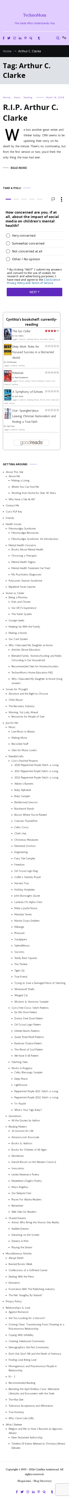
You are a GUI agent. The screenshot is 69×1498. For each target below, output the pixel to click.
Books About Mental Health (27, 549)
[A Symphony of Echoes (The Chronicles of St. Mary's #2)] (8, 399)
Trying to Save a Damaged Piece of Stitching (40, 983)
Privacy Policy (14, 1301)
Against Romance (18, 1312)
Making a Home (18, 633)
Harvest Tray (21, 883)
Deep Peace (21, 1078)
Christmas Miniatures (26, 839)
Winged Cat (21, 995)
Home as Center (15, 593)
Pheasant (19, 933)
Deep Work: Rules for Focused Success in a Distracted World (33, 352)
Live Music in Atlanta (23, 731)
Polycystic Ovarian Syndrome (25, 580)
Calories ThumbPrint (25, 821)
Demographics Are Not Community (29, 1347)
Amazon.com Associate (25, 1137)
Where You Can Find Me (25, 487)
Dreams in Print (20, 1241)
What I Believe (14, 1424)
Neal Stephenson (21, 377)
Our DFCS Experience (24, 608)
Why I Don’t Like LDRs (21, 1418)
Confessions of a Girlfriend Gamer (28, 1270)
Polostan (17, 373)
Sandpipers (20, 939)
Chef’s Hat (20, 833)
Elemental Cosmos (25, 846)
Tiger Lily (19, 970)
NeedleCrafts (16, 756)
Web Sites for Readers (24, 1212)
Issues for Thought (17, 689)
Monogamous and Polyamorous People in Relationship (33, 1368)
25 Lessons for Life (22, 1131)
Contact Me (12, 505)
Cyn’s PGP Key (14, 511)
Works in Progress (22, 1068)
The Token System (22, 614)
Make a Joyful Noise (25, 908)
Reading (28, 97)
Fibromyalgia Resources (25, 532)
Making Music (19, 737)
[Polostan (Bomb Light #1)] (8, 380)
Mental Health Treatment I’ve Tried (31, 568)
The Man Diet (16, 1399)
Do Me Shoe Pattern (25, 1012)
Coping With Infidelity (21, 1335)
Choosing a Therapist (24, 556)
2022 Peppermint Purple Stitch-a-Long (36, 777)
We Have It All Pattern (26, 1055)
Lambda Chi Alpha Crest (28, 902)
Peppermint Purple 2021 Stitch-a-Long (36, 1091)
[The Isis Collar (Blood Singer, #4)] (8, 339)
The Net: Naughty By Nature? (25, 1295)
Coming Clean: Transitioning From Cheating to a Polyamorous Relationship (36, 1326)
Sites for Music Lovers (24, 750)
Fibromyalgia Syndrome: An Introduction (35, 539)
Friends (10, 518)
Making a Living (21, 480)
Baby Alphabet (22, 790)
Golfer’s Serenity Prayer (27, 877)
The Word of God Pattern (28, 1049)
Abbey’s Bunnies (23, 783)
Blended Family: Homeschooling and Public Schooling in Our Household (37, 658)
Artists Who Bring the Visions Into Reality (35, 1222)
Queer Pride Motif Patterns (29, 1037)
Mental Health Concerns (22, 545)
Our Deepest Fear (21, 1193)
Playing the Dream (22, 1247)
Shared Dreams (17, 1218)
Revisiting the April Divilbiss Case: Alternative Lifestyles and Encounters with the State (34, 1391)
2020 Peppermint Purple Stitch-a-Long (36, 765)
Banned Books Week (20, 1264)
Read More (19, 168)
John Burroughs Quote (27, 895)
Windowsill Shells (24, 989)
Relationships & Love (18, 1307)
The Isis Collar (21, 331)
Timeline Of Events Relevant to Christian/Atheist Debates (38, 1446)
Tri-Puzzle (20, 1103)
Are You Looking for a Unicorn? (27, 1318)
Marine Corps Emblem (26, 920)
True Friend (20, 976)
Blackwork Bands (24, 808)
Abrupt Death (16, 1258)
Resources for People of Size (28, 716)
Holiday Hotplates (24, 889)
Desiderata (18, 1156)
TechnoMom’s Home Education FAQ (32, 672)
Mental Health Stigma (23, 562)
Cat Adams (19, 336)
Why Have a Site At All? (22, 499)
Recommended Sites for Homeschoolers (35, 666)
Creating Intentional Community (27, 1341)
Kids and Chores (21, 601)
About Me (14, 476)
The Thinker (21, 964)
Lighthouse (20, 1085)
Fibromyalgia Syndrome (22, 528)
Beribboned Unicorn (26, 802)
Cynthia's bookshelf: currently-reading (31, 322)
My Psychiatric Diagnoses (26, 574)
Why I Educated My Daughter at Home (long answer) (37, 681)
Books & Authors (22, 1143)
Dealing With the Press (21, 1276)
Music (12, 727)
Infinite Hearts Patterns (27, 1031)
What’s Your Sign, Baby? (28, 1110)
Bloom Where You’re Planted (30, 814)
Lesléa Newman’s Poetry (25, 1174)
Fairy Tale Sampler (24, 858)
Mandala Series (23, 914)
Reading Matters (18, 1126)
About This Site (14, 472)
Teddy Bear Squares (25, 958)
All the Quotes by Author (26, 1120)
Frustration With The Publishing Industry (32, 1289)
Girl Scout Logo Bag (26, 871)
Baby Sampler (22, 796)
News (17, 97)
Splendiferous (22, 945)
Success (19, 952)
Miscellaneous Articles (19, 1253)
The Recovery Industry (22, 706)
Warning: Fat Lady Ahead (23, 712)
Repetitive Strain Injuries (22, 587)
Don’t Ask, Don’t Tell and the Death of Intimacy (35, 1353)
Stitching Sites (20, 1062)
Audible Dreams (20, 1228)
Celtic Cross (21, 827)
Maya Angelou (20, 1187)
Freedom (19, 864)
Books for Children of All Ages (29, 1149)
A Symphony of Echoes (27, 392)
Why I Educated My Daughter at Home (31, 645)
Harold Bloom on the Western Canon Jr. (34, 1162)
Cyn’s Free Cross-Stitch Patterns (30, 1007)
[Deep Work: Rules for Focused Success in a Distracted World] (8, 354)
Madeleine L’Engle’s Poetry (27, 1181)
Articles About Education (26, 649)
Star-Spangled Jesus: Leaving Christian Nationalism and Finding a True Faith (34, 416)
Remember (17, 1205)
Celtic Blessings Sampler (28, 1072)
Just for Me (12, 723)
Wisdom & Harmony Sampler (31, 1001)
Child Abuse (16, 700)
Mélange (19, 927)
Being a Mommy (18, 597)
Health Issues (13, 524)
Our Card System (18, 639)
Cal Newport (12, 362)
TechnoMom (34, 15)
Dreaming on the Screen (25, 1235)
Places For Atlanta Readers (27, 1199)
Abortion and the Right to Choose (28, 693)
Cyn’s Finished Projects (25, 760)
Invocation (18, 1168)
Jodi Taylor (19, 396)
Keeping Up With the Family (24, 626)
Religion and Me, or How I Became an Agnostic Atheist (35, 1431)
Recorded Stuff (20, 744)
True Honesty (16, 1412)
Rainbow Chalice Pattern (28, 1043)
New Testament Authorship (27, 1437)
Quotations (15, 1116)
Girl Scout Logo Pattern (27, 1024)
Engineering (21, 852)
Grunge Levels (16, 620)
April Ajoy (11, 426)
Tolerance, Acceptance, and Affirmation (31, 1405)
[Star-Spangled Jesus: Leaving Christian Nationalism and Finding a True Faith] (8, 418)
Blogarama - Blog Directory (34, 1481)
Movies (7, 97)
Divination (14, 1282)
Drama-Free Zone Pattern (28, 1018)
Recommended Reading (22, 1383)
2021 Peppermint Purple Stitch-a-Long (36, 771)
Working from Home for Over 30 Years (34, 493)
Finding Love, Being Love (22, 1360)
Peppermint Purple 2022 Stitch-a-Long (36, 1097)
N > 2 (12, 1376)
